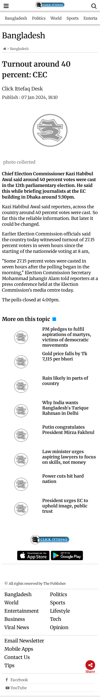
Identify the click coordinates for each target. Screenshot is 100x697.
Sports (73, 18)
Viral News (16, 627)
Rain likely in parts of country (65, 380)
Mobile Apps (18, 649)
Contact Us (17, 657)
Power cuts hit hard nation (63, 478)
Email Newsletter (24, 641)
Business (14, 619)
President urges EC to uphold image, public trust (65, 506)
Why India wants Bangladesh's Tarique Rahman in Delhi (65, 408)
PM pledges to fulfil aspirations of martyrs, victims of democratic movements (66, 337)
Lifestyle (60, 611)
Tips (9, 665)
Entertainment (21, 611)
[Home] (5, 49)
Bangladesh (16, 18)
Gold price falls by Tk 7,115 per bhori (64, 356)
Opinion (59, 627)
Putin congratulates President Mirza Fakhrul (68, 429)
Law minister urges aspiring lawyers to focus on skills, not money (69, 457)
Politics (39, 18)
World (56, 18)
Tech (55, 619)
